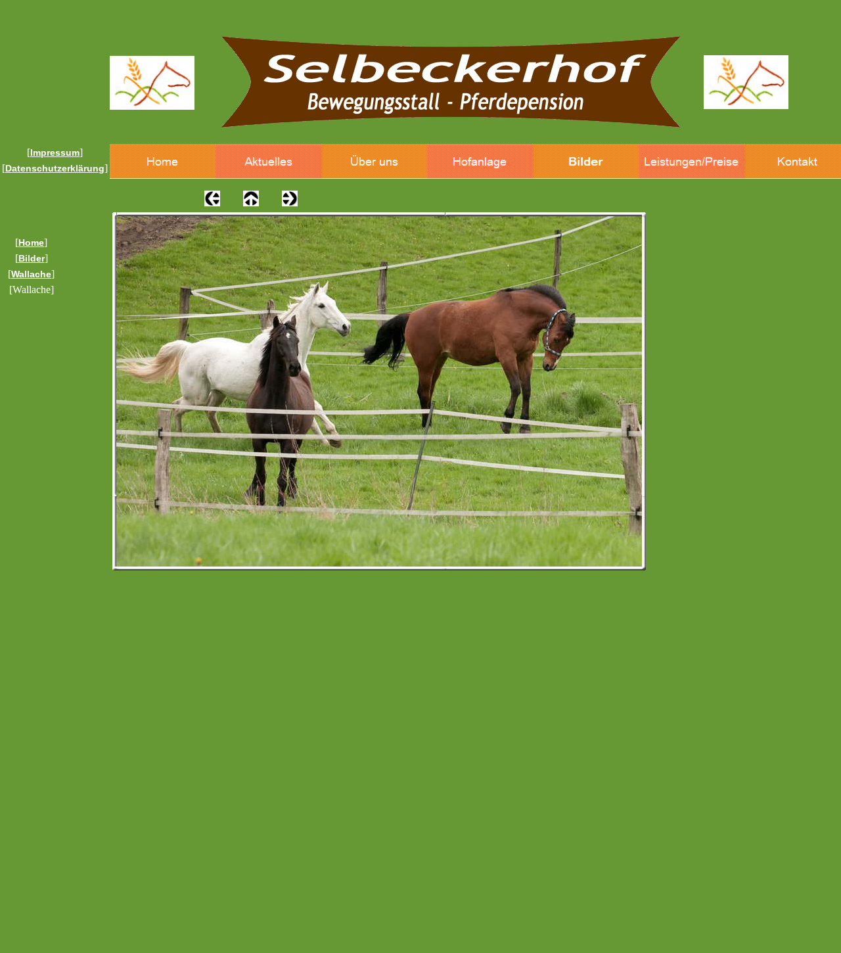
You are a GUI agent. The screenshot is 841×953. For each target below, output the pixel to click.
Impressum (55, 152)
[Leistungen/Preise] (691, 161)
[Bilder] (586, 161)
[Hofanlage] (480, 161)
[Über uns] (374, 161)
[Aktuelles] (268, 161)
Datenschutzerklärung (54, 168)
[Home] (163, 161)
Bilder (31, 258)
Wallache (31, 274)
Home (31, 242)
